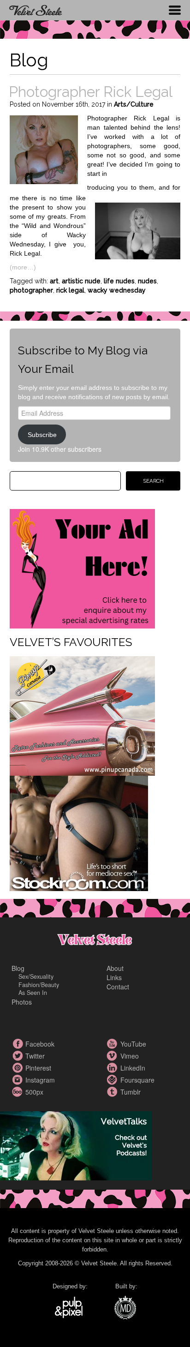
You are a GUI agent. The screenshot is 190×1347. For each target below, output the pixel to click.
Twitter (18, 1055)
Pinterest (18, 1067)
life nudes (119, 281)
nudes (147, 281)
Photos (22, 1001)
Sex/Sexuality (35, 976)
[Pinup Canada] (82, 715)
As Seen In (32, 992)
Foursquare (113, 1079)
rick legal (70, 290)
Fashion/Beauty (38, 985)
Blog (18, 968)
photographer (31, 290)
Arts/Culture (134, 104)
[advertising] (82, 568)
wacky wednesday (117, 290)
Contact (118, 986)
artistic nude (81, 281)
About (115, 968)
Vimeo (113, 1055)
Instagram (18, 1079)
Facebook (18, 1043)
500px (18, 1091)
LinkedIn (113, 1067)
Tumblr (113, 1091)
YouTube (113, 1043)
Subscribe (42, 434)
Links (114, 977)
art (54, 281)
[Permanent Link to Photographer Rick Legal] (44, 148)
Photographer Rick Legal (90, 91)
